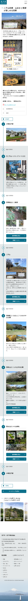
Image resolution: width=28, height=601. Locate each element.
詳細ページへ (16, 240)
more (5, 502)
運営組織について (18, 559)
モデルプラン (6, 561)
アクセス (5, 572)
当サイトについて (18, 561)
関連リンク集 (17, 563)
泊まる (4, 568)
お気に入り (5, 574)
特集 (4, 559)
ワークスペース (6, 565)
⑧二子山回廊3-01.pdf (10, 105)
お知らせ (5, 576)
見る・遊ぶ (5, 563)
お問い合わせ (17, 565)
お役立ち (5, 570)
